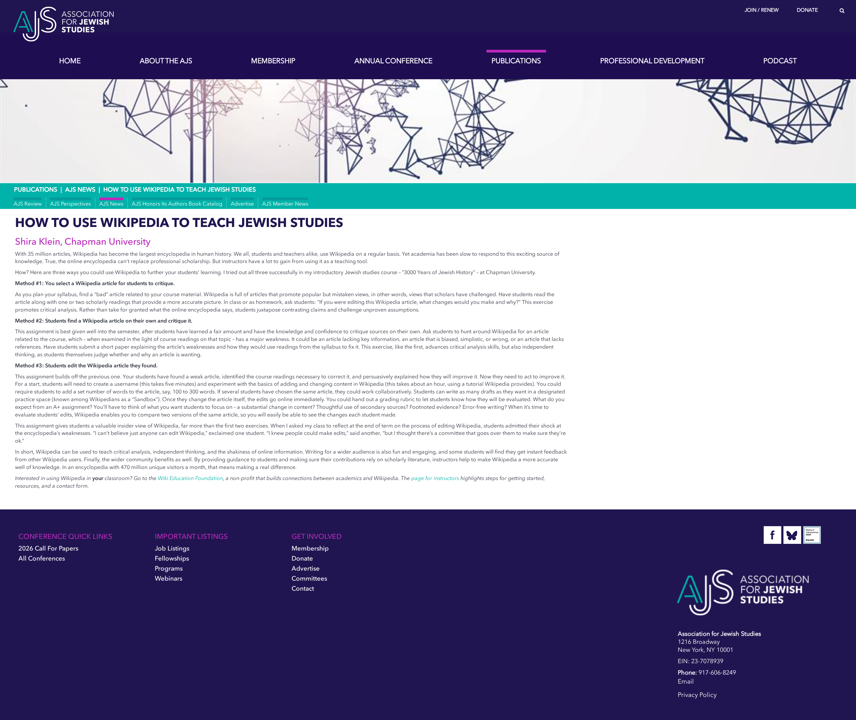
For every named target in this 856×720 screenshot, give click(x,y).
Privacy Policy (697, 695)
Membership (273, 60)
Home (70, 60)
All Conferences (41, 558)
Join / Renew (762, 10)
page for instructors (435, 478)
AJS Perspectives (70, 203)
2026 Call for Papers (48, 548)
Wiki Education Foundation (190, 478)
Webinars (168, 578)
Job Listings (172, 548)
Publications (516, 60)
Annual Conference (393, 60)
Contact (303, 588)
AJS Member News (285, 203)
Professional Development (652, 60)
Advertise (242, 203)
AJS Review (28, 203)
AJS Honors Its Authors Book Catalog (177, 203)
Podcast (780, 60)
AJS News (80, 189)
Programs (169, 568)
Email (686, 681)
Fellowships (172, 558)
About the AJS (166, 60)
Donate (807, 10)
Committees (309, 578)
